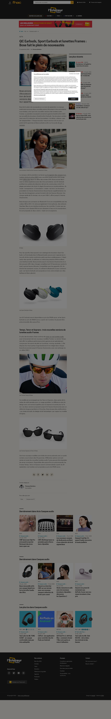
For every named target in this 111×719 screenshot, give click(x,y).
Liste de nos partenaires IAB (39, 95)
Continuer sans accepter (74, 73)
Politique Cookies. (73, 87)
